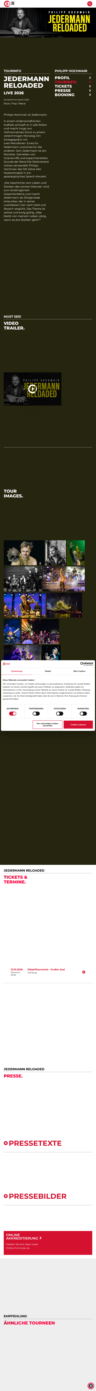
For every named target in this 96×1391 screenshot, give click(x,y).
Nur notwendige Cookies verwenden (47, 724)
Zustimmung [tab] (16, 671)
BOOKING (64, 95)
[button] (91, 1385)
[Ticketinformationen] (83, 972)
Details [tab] (48, 671)
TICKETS (63, 86)
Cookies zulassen (78, 725)
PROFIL (62, 78)
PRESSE (63, 90)
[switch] (36, 714)
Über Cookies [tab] (79, 671)
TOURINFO (65, 82)
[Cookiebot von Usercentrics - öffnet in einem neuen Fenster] (82, 664)
